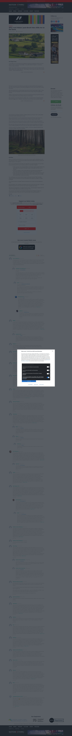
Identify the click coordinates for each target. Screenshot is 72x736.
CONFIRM (29, 381)
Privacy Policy (41, 384)
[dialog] (36, 368)
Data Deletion (30, 384)
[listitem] (36, 364)
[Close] (53, 351)
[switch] (48, 367)
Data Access (36, 384)
